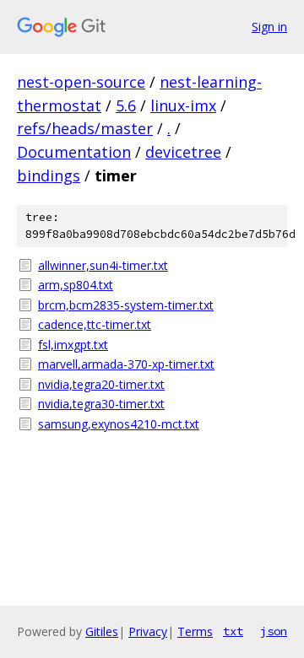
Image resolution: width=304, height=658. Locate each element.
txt (233, 631)
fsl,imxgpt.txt (73, 345)
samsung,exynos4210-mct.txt (118, 424)
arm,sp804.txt (75, 285)
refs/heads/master (85, 128)
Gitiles (101, 631)
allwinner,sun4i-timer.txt (103, 265)
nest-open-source (81, 82)
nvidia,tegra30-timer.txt (101, 404)
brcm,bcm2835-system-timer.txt (126, 305)
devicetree (183, 152)
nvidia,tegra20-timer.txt (101, 384)
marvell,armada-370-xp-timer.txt (126, 364)
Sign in (269, 27)
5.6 (126, 105)
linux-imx (183, 105)
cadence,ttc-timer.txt (94, 324)
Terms (195, 631)
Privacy (147, 631)
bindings (48, 175)
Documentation (74, 152)
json (273, 631)
